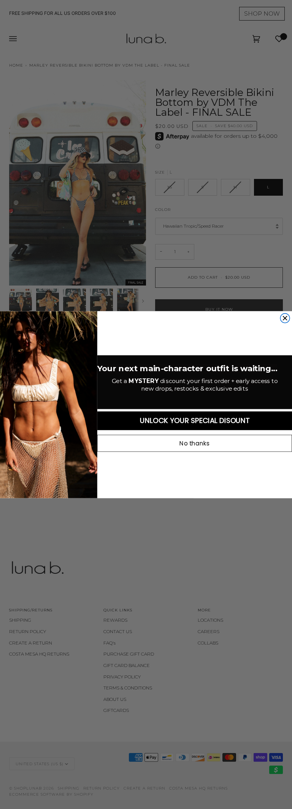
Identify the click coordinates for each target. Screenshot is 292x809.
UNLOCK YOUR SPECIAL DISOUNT (195, 420)
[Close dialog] (285, 318)
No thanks (194, 443)
